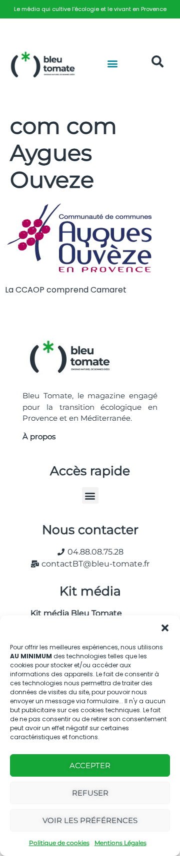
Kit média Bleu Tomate (72, 613)
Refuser (90, 793)
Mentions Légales (120, 843)
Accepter (90, 765)
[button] (165, 628)
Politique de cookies (59, 843)
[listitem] (90, 9)
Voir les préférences (90, 820)
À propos (39, 436)
